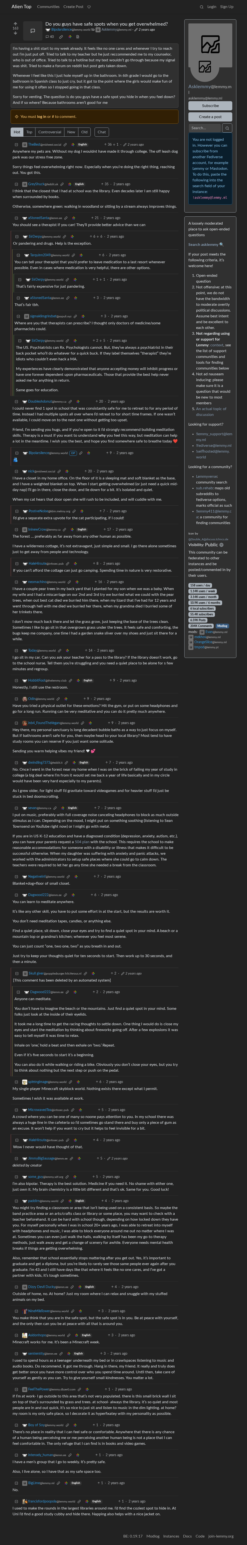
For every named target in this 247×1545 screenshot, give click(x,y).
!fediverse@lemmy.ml (214, 446)
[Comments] (32, 31)
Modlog (222, 626)
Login (211, 7)
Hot (17, 132)
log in (41, 117)
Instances (171, 1536)
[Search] (202, 7)
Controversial (49, 132)
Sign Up (226, 7)
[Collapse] (16, 145)
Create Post (73, 7)
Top (29, 132)
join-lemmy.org (220, 1536)
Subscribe (210, 106)
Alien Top (21, 6)
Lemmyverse (206, 476)
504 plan (82, 842)
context (216, 345)
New (71, 132)
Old (84, 132)
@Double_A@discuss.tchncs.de (208, 539)
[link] (61, 37)
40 (52, 37)
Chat (102, 132)
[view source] (78, 37)
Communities (48, 7)
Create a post (210, 117)
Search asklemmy (203, 245)
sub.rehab (204, 488)
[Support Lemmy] (89, 7)
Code (200, 1536)
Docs (187, 1536)
